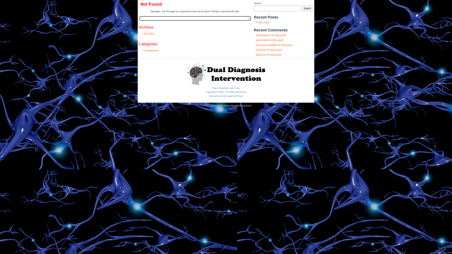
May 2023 (149, 33)
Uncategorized (151, 50)
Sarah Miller (262, 40)
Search (257, 3)
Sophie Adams (263, 35)
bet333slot (261, 49)
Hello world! (264, 22)
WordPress (215, 105)
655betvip (261, 54)
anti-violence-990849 (266, 45)
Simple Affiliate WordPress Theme (237, 105)
